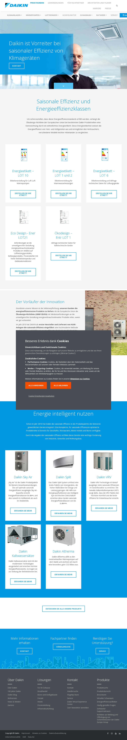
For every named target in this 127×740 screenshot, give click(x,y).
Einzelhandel (42, 691)
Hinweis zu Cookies (39, 733)
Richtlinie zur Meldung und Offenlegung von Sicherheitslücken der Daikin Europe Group (108, 718)
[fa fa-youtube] (116, 733)
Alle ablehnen (61, 385)
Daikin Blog (12, 695)
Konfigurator (69, 15)
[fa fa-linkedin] (120, 733)
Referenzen (12, 698)
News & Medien (14, 702)
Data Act (31, 737)
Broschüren (101, 695)
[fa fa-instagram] (112, 733)
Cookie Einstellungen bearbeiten (41, 396)
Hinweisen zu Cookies (80, 379)
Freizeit (40, 698)
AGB (24, 737)
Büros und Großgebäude (47, 695)
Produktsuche (102, 688)
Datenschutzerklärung (57, 733)
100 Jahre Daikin (14, 691)
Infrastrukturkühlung (45, 708)
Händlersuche (72, 691)
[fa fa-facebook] (108, 733)
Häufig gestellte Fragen (106, 705)
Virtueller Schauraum (105, 698)
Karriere (11, 705)
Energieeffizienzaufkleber (107, 702)
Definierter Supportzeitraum (103, 709)
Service (114, 15)
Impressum (26, 733)
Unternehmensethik (12, 737)
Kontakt (70, 688)
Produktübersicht (104, 691)
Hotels (40, 702)
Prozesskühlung (43, 705)
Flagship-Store (73, 695)
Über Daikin (12, 688)
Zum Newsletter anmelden (78, 707)
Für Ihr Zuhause (43, 688)
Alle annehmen (36, 385)
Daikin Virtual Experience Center (77, 703)
